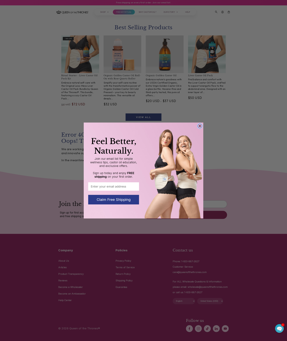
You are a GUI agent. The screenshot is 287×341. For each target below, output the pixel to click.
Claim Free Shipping (114, 199)
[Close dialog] (200, 126)
